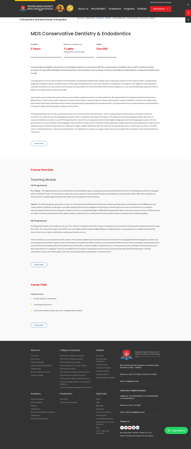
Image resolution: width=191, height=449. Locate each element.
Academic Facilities (103, 368)
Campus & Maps (37, 375)
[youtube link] (130, 427)
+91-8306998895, (136, 396)
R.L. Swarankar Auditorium (101, 360)
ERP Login (99, 406)
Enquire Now (39, 143)
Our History (35, 359)
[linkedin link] (137, 427)
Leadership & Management (41, 365)
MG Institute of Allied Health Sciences (75, 378)
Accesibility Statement (105, 419)
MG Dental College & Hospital (71, 359)
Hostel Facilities (102, 374)
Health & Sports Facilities (105, 378)
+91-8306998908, (151, 396)
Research (144, 18)
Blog (98, 428)
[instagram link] (133, 427)
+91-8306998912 (127, 398)
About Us (83, 8)
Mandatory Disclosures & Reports (105, 423)
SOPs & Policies (37, 402)
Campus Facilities (103, 371)
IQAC (98, 399)
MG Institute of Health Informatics (73, 375)
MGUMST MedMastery (40, 419)
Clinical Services (119, 18)
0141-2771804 (135, 405)
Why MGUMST (98, 8)
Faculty (108, 18)
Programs (129, 8)
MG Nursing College (68, 369)
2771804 (153, 374)
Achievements (133, 18)
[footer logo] (140, 354)
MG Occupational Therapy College (73, 365)
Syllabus (34, 406)
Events (152, 18)
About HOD (90, 18)
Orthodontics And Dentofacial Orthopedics (43, 19)
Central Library (102, 365)
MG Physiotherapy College (70, 362)
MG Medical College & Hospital (72, 356)
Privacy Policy (101, 415)
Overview (80, 18)
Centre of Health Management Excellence (76, 387)
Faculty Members (37, 399)
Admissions (159, 8)
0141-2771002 (135, 374)
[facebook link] (122, 427)
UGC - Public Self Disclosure (102, 432)
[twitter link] (126, 427)
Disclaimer (100, 409)
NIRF (98, 402)
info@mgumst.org (132, 381)
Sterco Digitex (149, 436)
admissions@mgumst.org (134, 412)
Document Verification (68, 402)
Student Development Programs (43, 412)
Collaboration (36, 369)
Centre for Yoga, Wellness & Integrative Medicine (75, 383)
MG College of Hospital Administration (74, 372)
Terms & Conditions (103, 412)
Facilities (142, 8)
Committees (35, 415)
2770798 (145, 374)
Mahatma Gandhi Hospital (160, 2)
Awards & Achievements (40, 372)
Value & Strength (37, 362)
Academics (115, 8)
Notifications (36, 409)
